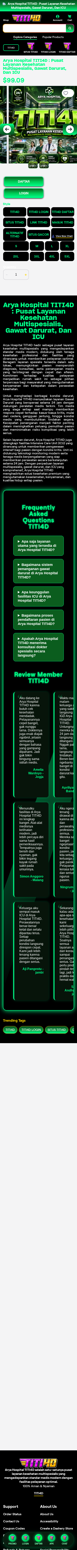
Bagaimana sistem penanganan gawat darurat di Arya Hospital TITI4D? (38, 571)
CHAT (64, 1543)
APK (52, 1543)
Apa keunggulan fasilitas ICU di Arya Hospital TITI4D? (34, 596)
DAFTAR (24, 181)
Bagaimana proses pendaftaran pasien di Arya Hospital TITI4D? (36, 619)
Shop (6, 20)
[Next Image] (70, 129)
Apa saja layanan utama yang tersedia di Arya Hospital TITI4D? (37, 545)
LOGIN (23, 193)
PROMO (12, 1543)
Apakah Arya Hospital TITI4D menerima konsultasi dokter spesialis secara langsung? (38, 647)
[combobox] (34, 28)
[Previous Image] (7, 129)
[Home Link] (26, 18)
